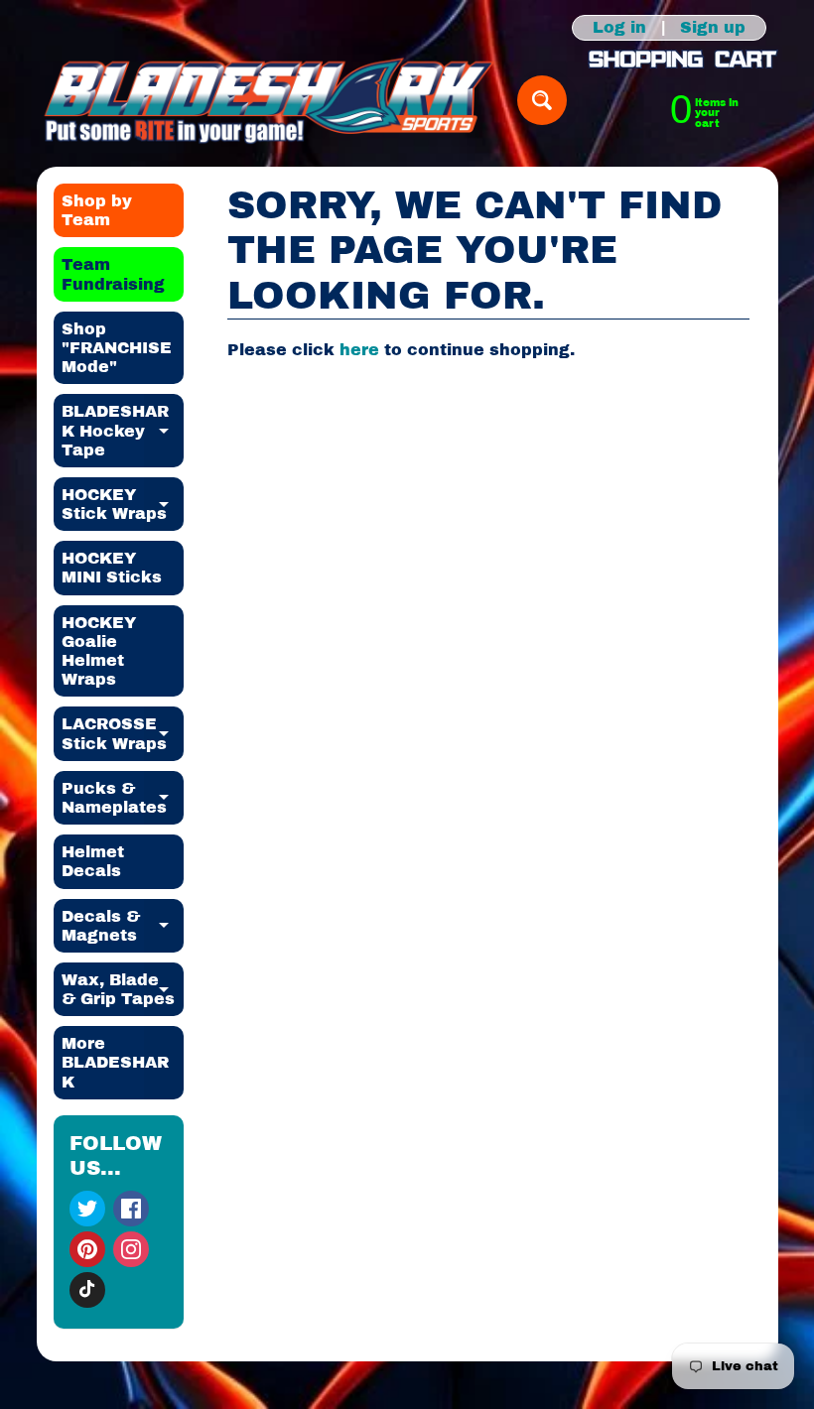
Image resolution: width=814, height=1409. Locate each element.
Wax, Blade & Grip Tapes (123, 990)
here (359, 349)
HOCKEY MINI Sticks (112, 567)
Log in (619, 28)
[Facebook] (131, 1208)
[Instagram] (131, 1249)
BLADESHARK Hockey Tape (123, 430)
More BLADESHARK (123, 1062)
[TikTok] (87, 1290)
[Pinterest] (87, 1249)
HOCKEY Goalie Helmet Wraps (99, 651)
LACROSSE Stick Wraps (123, 734)
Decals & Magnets (123, 927)
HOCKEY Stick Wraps (123, 505)
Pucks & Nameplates (123, 799)
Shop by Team (97, 210)
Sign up (713, 28)
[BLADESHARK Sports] (269, 100)
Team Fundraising (113, 274)
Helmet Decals (93, 861)
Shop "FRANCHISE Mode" (117, 347)
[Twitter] (87, 1208)
